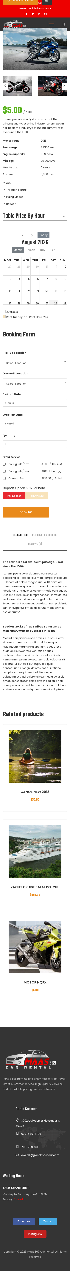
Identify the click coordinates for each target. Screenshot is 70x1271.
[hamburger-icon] (52, 24)
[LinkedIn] (39, 14)
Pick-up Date (12, 394)
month (18, 250)
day (42, 250)
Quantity (9, 435)
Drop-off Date (13, 415)
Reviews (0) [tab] (35, 544)
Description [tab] (20, 535)
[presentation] (5, 86)
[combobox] (35, 361)
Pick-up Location (14, 353)
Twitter (47, 1221)
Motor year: (11, 141)
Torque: (8, 174)
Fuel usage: (10, 147)
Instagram (35, 1234)
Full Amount (36, 495)
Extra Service (12, 457)
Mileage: (9, 161)
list (53, 250)
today (43, 235)
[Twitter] (33, 14)
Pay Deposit (14, 495)
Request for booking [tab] (44, 535)
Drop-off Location (15, 373)
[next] (32, 235)
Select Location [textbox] (16, 363)
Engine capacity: (14, 154)
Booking (26, 512)
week (31, 250)
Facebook (24, 1221)
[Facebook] (26, 14)
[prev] (23, 235)
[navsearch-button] (63, 24)
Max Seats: (10, 167)
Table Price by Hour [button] (24, 216)
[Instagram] (45, 14)
